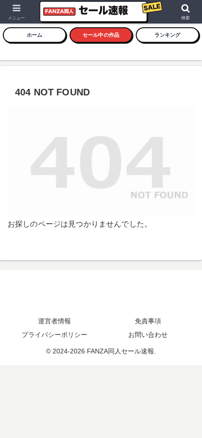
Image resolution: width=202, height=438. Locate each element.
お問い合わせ (148, 334)
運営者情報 (54, 321)
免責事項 (148, 321)
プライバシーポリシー (54, 334)
